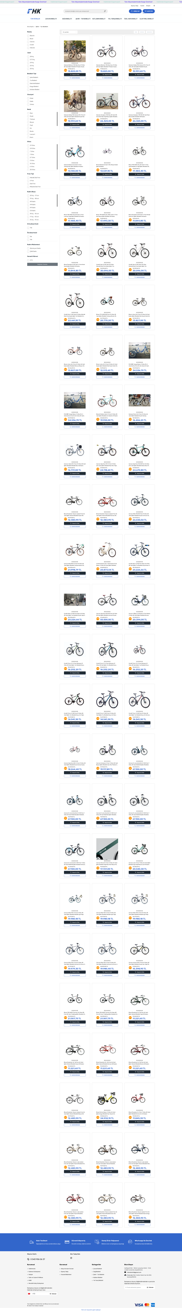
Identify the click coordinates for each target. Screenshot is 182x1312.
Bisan (31, 39)
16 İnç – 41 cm (34, 220)
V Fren (32, 180)
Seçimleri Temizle (42, 264)
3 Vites (32, 160)
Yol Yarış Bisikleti (98, 1280)
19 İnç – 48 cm (34, 198)
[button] (135, 11)
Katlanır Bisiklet (34, 89)
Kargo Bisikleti (34, 86)
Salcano (32, 48)
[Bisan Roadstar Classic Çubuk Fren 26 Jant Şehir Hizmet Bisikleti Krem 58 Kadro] (107, 1198)
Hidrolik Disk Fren (35, 177)
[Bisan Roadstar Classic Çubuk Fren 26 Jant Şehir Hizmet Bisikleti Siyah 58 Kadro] (75, 500)
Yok (31, 228)
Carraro (32, 42)
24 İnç (32, 62)
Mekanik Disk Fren (35, 187)
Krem (31, 137)
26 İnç (32, 65)
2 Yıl (31, 260)
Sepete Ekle (75, 74)
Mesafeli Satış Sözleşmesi (36, 1283)
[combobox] (29, 1293)
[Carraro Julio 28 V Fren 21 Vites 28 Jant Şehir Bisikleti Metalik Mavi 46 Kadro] (75, 450)
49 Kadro (32, 207)
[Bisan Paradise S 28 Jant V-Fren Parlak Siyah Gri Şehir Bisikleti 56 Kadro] (140, 201)
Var (31, 236)
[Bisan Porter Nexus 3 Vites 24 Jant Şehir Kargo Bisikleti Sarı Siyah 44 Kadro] (107, 1098)
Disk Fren (32, 184)
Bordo (32, 131)
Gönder (54, 1294)
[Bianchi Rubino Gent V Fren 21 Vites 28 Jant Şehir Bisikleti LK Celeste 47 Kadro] (107, 400)
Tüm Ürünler (35, 19)
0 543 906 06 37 (37, 1259)
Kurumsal (31, 1264)
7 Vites (32, 151)
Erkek (31, 98)
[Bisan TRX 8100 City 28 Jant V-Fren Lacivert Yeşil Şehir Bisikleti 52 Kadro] (75, 201)
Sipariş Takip (134, 5)
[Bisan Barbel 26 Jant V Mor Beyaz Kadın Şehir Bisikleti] (107, 151)
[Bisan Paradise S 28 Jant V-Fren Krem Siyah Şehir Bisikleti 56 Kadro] (75, 251)
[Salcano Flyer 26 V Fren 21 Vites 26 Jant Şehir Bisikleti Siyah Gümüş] (140, 400)
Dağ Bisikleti (96, 1271)
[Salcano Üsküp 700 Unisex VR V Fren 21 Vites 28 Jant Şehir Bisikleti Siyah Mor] (75, 101)
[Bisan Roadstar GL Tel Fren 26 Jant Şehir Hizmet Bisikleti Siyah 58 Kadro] (75, 1048)
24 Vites (32, 148)
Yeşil (31, 125)
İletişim (148, 5)
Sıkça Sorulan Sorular (67, 1268)
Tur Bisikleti (33, 80)
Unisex (32, 104)
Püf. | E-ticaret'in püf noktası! (91, 1310)
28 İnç (32, 56)
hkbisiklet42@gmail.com (134, 1272)
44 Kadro (32, 204)
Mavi (31, 113)
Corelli (32, 45)
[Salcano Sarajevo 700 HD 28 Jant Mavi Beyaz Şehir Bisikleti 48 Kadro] (140, 101)
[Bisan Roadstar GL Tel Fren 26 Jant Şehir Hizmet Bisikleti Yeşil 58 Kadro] (140, 999)
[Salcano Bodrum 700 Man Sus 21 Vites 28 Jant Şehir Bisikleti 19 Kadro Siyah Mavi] (75, 51)
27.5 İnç (32, 59)
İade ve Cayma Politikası (36, 1277)
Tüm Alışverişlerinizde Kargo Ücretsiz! (32, 2)
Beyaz (32, 122)
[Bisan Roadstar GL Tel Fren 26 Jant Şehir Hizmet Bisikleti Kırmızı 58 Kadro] (107, 1048)
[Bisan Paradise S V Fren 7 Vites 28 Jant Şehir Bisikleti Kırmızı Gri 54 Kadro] (140, 1098)
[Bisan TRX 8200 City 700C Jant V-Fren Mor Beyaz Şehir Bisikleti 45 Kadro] (107, 201)
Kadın (31, 101)
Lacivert (32, 134)
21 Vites (32, 145)
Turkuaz (32, 119)
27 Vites (32, 157)
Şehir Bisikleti (34, 77)
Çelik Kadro (33, 251)
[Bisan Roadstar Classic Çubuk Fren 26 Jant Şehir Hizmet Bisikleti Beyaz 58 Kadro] (75, 1098)
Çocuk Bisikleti (97, 1268)
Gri (31, 128)
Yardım (142, 5)
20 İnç (32, 68)
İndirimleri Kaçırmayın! (59, 2)
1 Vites (32, 154)
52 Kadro (32, 210)
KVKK (30, 1280)
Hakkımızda (32, 1268)
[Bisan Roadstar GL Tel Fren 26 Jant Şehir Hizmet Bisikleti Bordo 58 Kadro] (140, 1048)
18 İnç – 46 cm (34, 213)
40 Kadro (32, 201)
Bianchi (32, 35)
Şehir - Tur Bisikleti (98, 1274)
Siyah (31, 116)
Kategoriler (96, 1264)
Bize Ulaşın (128, 1264)
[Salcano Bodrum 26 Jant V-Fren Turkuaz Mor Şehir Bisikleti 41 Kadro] (75, 151)
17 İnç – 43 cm (34, 217)
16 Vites (32, 163)
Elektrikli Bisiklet (35, 83)
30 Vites (32, 169)
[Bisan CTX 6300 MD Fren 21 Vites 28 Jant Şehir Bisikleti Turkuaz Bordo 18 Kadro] (107, 300)
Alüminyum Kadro (35, 248)
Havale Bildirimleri (66, 1274)
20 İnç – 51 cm (34, 195)
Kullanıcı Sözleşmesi (34, 1271)
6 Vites (32, 166)
